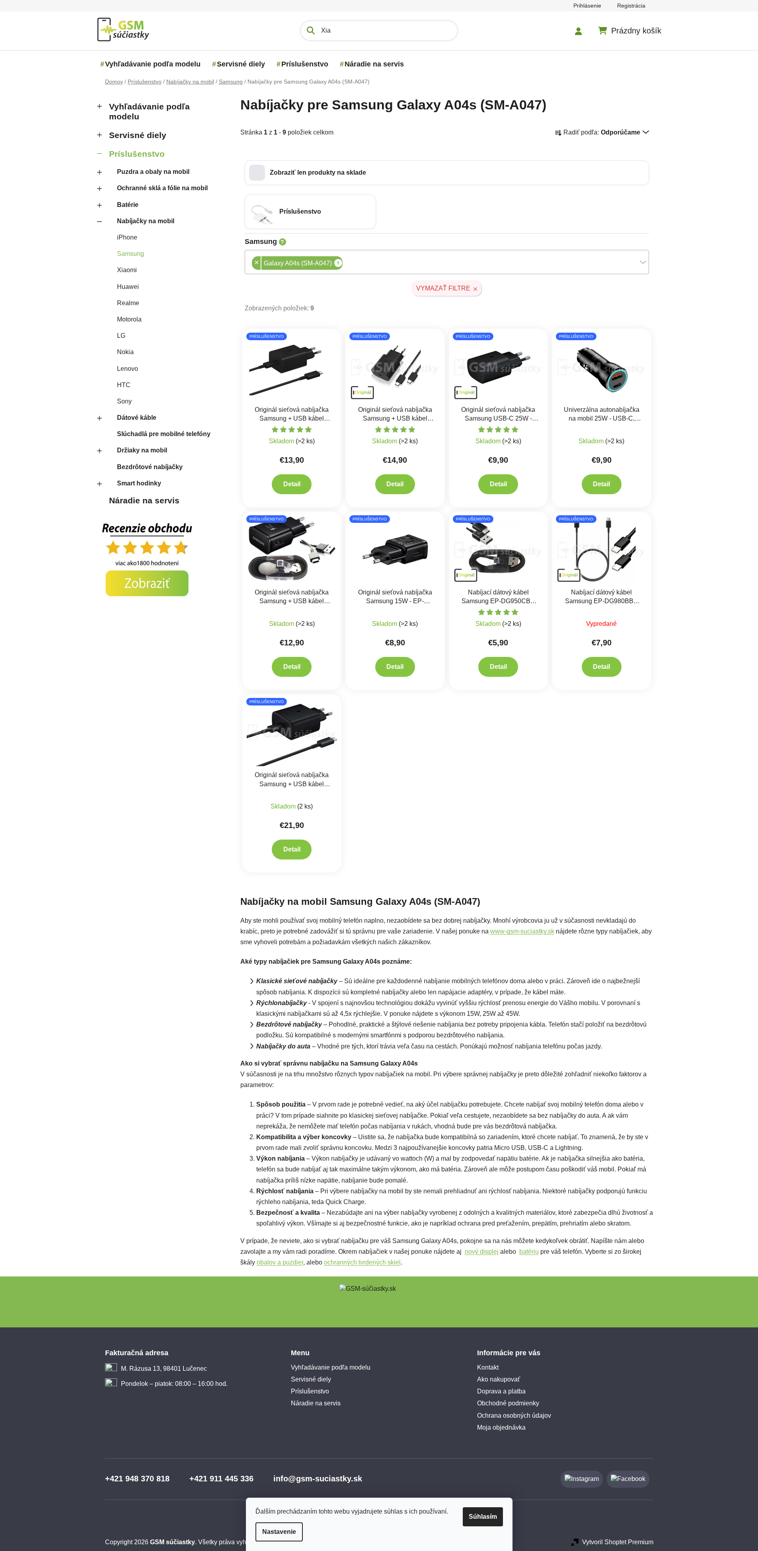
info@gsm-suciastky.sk (317, 1478)
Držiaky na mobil (142, 450)
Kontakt (488, 1367)
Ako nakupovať (498, 1379)
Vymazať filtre (443, 288)
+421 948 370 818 (137, 1478)
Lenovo (127, 368)
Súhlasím (483, 1516)
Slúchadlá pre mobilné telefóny (163, 434)
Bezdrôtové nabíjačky (150, 467)
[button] (447, 172)
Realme (128, 303)
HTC (124, 385)
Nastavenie (279, 1531)
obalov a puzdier (280, 1262)
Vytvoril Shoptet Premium (617, 1542)
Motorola (129, 319)
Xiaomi (127, 270)
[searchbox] (345, 263)
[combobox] (447, 262)
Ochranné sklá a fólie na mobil (162, 188)
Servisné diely (137, 135)
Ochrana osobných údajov (514, 1415)
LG (121, 335)
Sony (124, 401)
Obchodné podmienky (508, 1403)
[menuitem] (152, 64)
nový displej (482, 1251)
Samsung (130, 253)
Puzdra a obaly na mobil (153, 171)
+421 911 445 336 (221, 1478)
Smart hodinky (139, 483)
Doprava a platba (501, 1391)
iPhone (127, 237)
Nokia (125, 352)
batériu (529, 1251)
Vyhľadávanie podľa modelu (149, 111)
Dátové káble (136, 417)
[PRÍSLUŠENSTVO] (292, 366)
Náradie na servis (144, 500)
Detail (291, 484)
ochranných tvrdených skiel (362, 1262)
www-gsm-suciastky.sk (522, 931)
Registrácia (631, 5)
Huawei (128, 286)
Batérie (127, 204)
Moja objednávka (501, 1427)
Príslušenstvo (137, 153)
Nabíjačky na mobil (145, 221)
